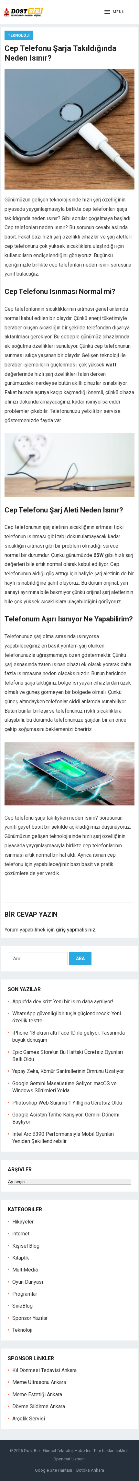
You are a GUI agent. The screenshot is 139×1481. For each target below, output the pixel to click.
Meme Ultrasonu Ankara (39, 1382)
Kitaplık (20, 1258)
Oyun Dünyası (27, 1282)
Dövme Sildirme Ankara (38, 1406)
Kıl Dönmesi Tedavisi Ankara (44, 1370)
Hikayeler (23, 1222)
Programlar (24, 1294)
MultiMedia (25, 1270)
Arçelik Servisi (28, 1419)
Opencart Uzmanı (69, 1459)
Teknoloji (19, 35)
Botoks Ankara (90, 1470)
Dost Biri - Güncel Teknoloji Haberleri (57, 1450)
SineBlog (22, 1306)
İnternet (20, 1234)
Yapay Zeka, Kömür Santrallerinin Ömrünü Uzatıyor (68, 1071)
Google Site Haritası (53, 1470)
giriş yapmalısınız (75, 930)
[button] (114, 12)
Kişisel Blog (25, 1246)
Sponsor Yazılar (30, 1318)
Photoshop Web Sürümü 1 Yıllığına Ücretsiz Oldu (67, 1103)
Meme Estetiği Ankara (37, 1394)
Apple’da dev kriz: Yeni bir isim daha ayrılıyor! (62, 1002)
